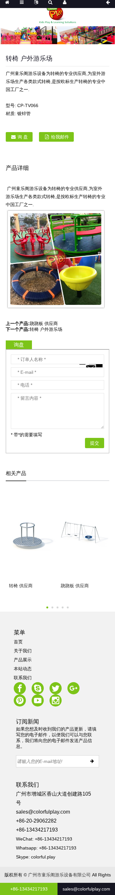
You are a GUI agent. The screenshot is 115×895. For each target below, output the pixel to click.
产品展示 (23, 659)
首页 (18, 641)
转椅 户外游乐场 (46, 329)
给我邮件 (60, 136)
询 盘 (23, 136)
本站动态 (23, 668)
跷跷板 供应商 (44, 323)
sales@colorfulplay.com (43, 812)
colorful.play (43, 856)
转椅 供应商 (21, 585)
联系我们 (23, 677)
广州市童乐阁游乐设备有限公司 (59, 874)
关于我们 (23, 650)
